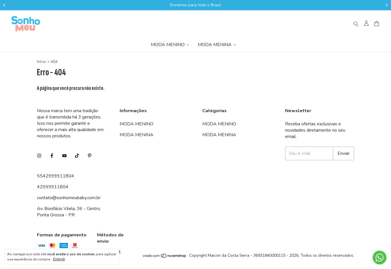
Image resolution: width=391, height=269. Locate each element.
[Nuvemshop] (165, 257)
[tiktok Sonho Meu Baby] (77, 156)
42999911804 (52, 187)
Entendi (59, 259)
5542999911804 (55, 176)
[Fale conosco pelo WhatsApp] (379, 257)
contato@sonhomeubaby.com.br (68, 198)
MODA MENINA (215, 44)
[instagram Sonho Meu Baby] (39, 156)
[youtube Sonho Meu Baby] (64, 156)
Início (41, 61)
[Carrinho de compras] (377, 24)
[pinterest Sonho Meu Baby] (89, 156)
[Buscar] (356, 24)
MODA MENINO (168, 44)
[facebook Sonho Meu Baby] (52, 156)
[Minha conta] (366, 23)
